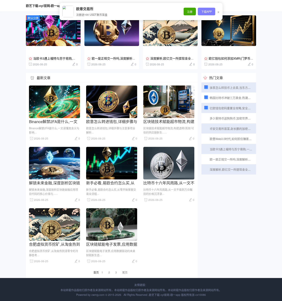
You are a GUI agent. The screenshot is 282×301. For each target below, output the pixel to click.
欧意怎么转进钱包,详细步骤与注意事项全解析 (111, 121)
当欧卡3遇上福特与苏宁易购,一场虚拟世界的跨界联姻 (69, 58)
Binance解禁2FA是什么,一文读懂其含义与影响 (53, 121)
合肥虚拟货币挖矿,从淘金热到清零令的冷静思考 (54, 244)
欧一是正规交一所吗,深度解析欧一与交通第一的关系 (127, 58)
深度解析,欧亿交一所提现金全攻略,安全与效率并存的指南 (189, 58)
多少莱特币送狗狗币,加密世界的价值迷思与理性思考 (243, 118)
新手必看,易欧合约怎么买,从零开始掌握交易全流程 (110, 182)
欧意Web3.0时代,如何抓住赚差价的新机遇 (236, 139)
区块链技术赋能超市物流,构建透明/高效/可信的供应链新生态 (168, 121)
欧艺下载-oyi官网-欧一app (44, 5)
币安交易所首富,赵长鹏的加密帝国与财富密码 (239, 129)
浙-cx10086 (199, 295)
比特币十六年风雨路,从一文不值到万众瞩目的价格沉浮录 (168, 182)
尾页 (125, 272)
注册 (189, 11)
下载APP (206, 11)
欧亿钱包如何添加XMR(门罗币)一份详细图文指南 (242, 58)
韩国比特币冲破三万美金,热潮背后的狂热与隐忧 (240, 98)
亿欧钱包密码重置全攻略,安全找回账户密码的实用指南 (245, 108)
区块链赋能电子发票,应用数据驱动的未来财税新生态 (111, 244)
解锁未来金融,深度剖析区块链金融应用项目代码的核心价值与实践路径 (54, 182)
